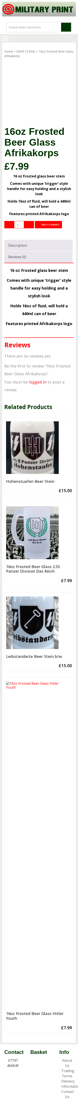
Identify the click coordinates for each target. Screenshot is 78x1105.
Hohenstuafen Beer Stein (30, 481)
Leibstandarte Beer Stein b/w (34, 656)
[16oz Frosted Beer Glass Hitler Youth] (39, 845)
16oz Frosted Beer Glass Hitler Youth (34, 1016)
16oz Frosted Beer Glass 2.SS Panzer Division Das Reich (33, 569)
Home (8, 51)
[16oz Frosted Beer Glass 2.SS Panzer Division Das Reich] (39, 534)
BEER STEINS (25, 51)
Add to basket (50, 224)
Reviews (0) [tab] (17, 257)
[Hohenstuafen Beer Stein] (39, 449)
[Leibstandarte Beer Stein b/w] (39, 624)
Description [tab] (17, 245)
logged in (37, 382)
